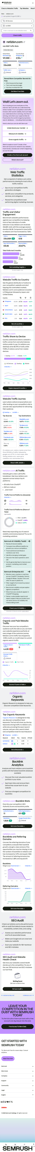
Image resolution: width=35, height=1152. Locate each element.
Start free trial (8, 1058)
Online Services (8, 50)
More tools (4, 1071)
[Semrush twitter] (12, 1102)
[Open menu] (33, 3)
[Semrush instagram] (4, 1102)
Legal (3, 1090)
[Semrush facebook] (10, 1102)
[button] (20, 16)
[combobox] (15, 30)
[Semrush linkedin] (2, 1102)
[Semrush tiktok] (6, 1102)
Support (3, 1080)
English (3, 1095)
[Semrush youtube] (8, 1102)
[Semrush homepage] (6, 3)
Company (4, 1076)
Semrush (4, 1066)
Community (4, 1085)
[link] (9, 8)
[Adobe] (4, 1107)
